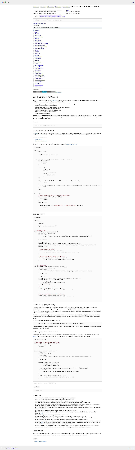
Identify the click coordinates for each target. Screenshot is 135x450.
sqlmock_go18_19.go (39, 75)
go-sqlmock (66, 7)
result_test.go (38, 61)
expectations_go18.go (38, 23)
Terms (16, 448)
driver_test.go (38, 40)
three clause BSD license (40, 441)
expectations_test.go (39, 48)
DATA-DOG (58, 7)
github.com (50, 7)
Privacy (12, 448)
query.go (37, 55)
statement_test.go (39, 85)
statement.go (38, 83)
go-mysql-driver (72, 144)
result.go (37, 60)
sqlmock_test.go (38, 81)
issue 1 (58, 427)
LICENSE (37, 51)
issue (42, 413)
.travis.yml (37, 33)
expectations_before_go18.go (41, 43)
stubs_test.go (38, 86)
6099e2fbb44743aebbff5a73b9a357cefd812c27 (50, 16)
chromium (36, 7)
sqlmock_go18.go (39, 73)
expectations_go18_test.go (41, 47)
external (42, 7)
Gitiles (8, 448)
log (67, 10)
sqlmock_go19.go (39, 78)
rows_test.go (38, 70)
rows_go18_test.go (39, 68)
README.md (38, 58)
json (132, 447)
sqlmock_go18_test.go (40, 76)
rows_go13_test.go (39, 65)
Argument (35, 336)
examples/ (37, 30)
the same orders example (41, 140)
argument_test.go (39, 37)
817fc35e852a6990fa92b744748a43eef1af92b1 (50, 15)
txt (129, 447)
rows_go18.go (38, 66)
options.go (37, 53)
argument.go (38, 35)
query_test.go (38, 57)
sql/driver (54, 100)
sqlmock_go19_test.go (40, 80)
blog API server (38, 139)
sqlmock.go (37, 71)
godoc (36, 133)
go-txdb (42, 134)
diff (64, 16)
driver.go (37, 38)
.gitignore (37, 32)
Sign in (132, 2)
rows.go (36, 63)
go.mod (36, 50)
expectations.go (38, 42)
